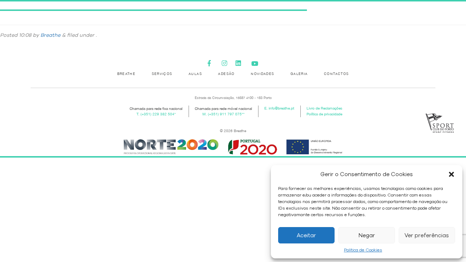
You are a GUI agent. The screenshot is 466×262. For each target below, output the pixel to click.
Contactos (336, 74)
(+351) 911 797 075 (225, 114)
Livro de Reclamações (324, 108)
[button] (451, 174)
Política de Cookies (363, 250)
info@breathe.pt (281, 108)
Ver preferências (426, 235)
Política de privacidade (324, 114)
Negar (367, 235)
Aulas (195, 74)
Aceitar (306, 235)
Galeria (299, 74)
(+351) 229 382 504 (157, 114)
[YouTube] (254, 62)
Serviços (162, 74)
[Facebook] (212, 62)
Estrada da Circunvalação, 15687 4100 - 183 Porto (233, 98)
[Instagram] (226, 62)
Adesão (226, 74)
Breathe (50, 35)
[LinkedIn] (240, 62)
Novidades (262, 74)
